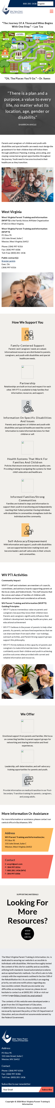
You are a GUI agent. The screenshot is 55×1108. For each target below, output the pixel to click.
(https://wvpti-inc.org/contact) (28, 995)
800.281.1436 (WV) (16, 870)
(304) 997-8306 (13, 1074)
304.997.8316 (13, 867)
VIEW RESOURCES (27, 933)
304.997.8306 (13, 873)
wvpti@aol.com (14, 864)
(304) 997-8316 (16, 1070)
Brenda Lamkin (8, 261)
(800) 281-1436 (18, 1077)
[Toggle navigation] (51, 9)
